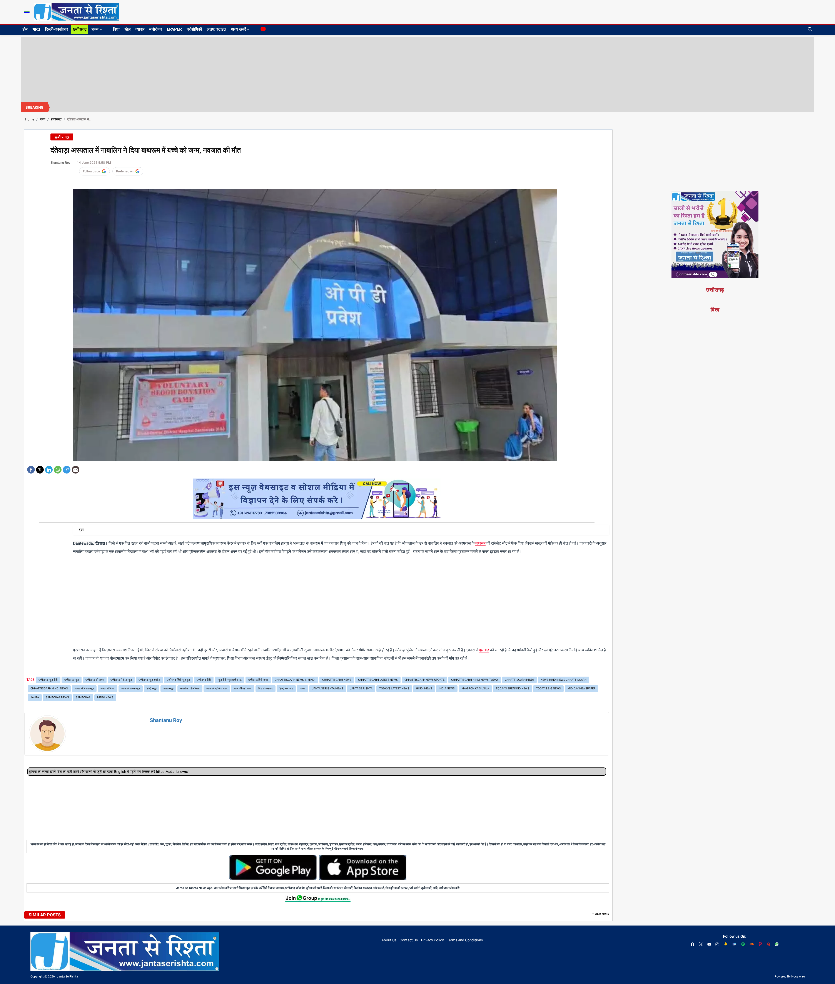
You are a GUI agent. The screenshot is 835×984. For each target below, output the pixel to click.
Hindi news (105, 697)
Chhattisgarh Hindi (519, 679)
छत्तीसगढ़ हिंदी (204, 679)
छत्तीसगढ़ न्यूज (71, 679)
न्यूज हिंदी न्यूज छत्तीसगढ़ (229, 679)
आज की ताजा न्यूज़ (130, 688)
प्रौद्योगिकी (194, 29)
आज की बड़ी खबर (243, 688)
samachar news (57, 697)
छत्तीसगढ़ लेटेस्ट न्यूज (121, 679)
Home (29, 119)
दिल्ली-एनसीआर (56, 29)
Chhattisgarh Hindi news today (474, 679)
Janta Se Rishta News (327, 688)
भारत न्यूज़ (168, 688)
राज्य (95, 29)
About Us (389, 940)
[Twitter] (40, 468)
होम (25, 29)
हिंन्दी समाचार (286, 688)
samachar (83, 697)
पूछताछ (484, 650)
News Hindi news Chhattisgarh (563, 679)
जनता (302, 688)
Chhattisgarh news (336, 679)
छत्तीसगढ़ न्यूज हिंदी (48, 679)
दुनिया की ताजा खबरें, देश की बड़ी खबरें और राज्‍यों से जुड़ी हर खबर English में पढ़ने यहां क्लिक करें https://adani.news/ (109, 771)
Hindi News (424, 688)
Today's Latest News (394, 688)
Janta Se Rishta (361, 688)
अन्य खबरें (238, 29)
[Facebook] (31, 468)
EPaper (174, 29)
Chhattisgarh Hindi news (49, 688)
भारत (36, 29)
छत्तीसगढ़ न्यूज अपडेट (149, 679)
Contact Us (409, 940)
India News (447, 688)
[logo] (76, 11)
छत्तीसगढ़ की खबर (94, 679)
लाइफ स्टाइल (216, 29)
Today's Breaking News (512, 688)
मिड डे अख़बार (265, 688)
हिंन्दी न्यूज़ (152, 688)
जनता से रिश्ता (107, 688)
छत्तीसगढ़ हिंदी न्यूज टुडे (178, 679)
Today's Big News (548, 688)
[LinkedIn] (49, 468)
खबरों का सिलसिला (190, 688)
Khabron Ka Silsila (475, 688)
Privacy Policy (432, 940)
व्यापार (139, 29)
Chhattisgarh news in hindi (295, 679)
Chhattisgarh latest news (378, 679)
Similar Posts (45, 914)
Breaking (34, 107)
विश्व (116, 29)
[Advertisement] (417, 69)
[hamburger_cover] (27, 11)
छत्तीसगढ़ (80, 29)
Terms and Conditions (465, 940)
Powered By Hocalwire (790, 976)
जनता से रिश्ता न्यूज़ (84, 688)
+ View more (600, 913)
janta (34, 697)
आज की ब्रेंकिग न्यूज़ (216, 688)
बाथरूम (480, 543)
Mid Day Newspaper (581, 688)
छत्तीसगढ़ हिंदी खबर (258, 679)
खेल (127, 29)
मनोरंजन (155, 29)
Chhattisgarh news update (424, 679)
